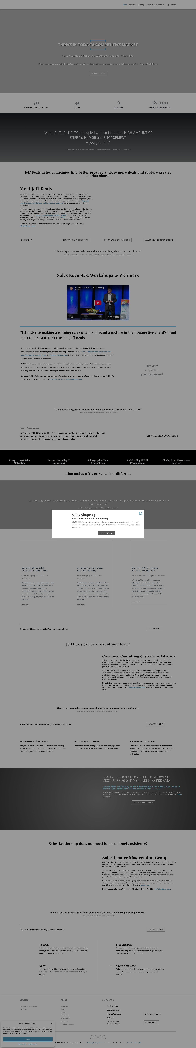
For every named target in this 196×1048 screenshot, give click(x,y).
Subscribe (106, 533)
